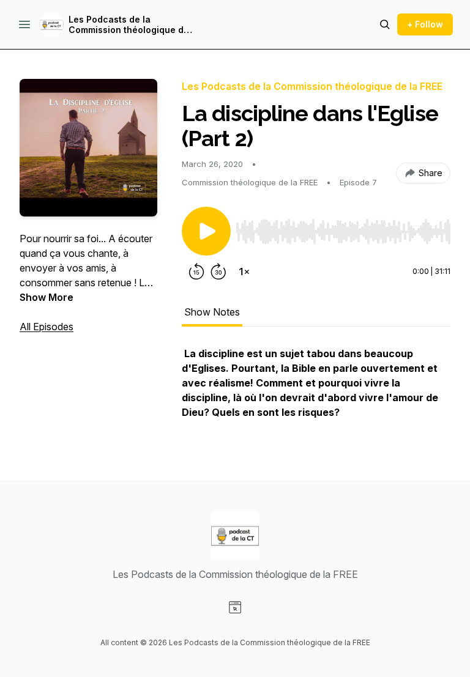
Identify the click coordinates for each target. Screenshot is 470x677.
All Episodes (46, 326)
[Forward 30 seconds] (218, 271)
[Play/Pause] (206, 231)
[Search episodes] (385, 24)
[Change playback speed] (244, 271)
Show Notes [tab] (212, 312)
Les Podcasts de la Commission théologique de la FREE (129, 24)
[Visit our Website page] (235, 607)
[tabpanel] (316, 389)
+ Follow (425, 24)
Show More (46, 297)
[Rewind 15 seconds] (196, 271)
